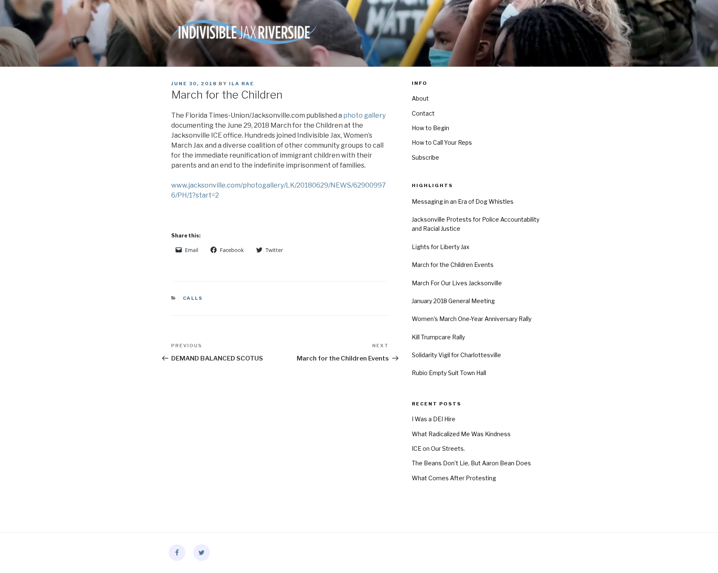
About (420, 98)
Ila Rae (241, 83)
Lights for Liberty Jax (441, 246)
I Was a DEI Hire (433, 418)
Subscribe (425, 157)
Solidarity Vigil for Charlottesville (456, 354)
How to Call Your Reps (442, 142)
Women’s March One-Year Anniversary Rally (471, 318)
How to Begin (430, 127)
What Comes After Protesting (454, 478)
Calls (193, 298)
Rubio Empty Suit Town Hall (449, 372)
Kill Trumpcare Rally (438, 337)
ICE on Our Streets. (438, 448)
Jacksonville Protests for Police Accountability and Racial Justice (475, 224)
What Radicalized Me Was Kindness (461, 433)
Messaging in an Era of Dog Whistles (463, 201)
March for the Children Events (453, 264)
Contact (423, 113)
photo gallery (364, 115)
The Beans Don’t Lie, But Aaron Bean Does (471, 463)
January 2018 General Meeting (453, 300)
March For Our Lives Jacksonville (457, 282)
